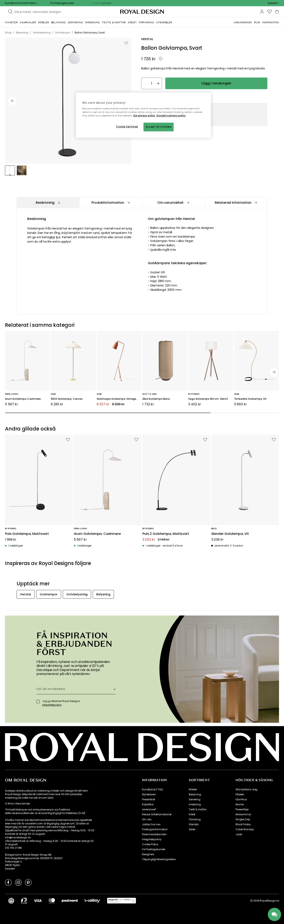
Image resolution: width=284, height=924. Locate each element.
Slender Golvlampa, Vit (230, 534)
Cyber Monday (245, 829)
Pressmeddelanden (154, 834)
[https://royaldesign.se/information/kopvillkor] (121, 900)
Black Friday (243, 824)
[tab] (48, 202)
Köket (192, 814)
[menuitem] (11, 22)
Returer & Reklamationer (157, 814)
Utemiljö (194, 824)
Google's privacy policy (171, 115)
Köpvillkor (147, 804)
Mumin (240, 804)
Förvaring (195, 819)
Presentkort (148, 799)
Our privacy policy (144, 115)
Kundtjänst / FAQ (152, 789)
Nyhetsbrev (149, 794)
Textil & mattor (197, 809)
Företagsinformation (155, 829)
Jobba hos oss (151, 824)
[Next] (274, 372)
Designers (148, 854)
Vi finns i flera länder (17, 803)
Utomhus (241, 799)
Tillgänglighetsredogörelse (158, 859)
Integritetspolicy (152, 839)
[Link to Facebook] (8, 882)
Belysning (195, 794)
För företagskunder (153, 849)
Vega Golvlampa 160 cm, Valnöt (208, 399)
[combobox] (273, 3)
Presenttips (242, 809)
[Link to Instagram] (18, 882)
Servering (194, 799)
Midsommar (243, 814)
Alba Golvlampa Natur (156, 399)
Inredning (195, 804)
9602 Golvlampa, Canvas (66, 399)
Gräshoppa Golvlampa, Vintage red (119, 399)
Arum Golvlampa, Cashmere (23, 399)
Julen (239, 834)
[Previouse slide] (12, 101)
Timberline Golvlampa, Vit (250, 399)
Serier (192, 829)
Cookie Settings (127, 126)
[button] (273, 3)
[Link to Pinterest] (28, 882)
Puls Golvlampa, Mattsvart (27, 534)
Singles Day (243, 819)
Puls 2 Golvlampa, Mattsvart (165, 534)
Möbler (193, 789)
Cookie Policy (150, 844)
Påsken (240, 794)
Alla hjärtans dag (246, 789)
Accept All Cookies (158, 126)
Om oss (147, 819)
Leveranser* (149, 809)
